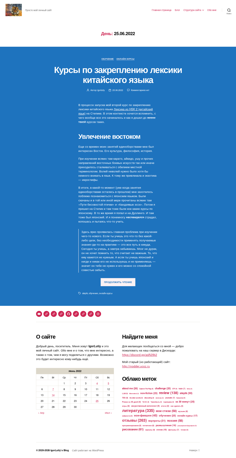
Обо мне (211, 9)
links (189, 389)
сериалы (150, 429)
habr (182, 388)
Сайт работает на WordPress (88, 450)
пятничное (148, 425)
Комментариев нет (140, 90)
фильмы (173, 429)
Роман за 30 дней (131, 401)
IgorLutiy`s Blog (60, 450)
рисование (133, 429)
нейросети (127, 416)
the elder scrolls (136, 398)
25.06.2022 (117, 90)
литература (138, 410)
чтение (184, 429)
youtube (170, 397)
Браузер (180, 398)
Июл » (108, 412)
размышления (166, 425)
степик (161, 429)
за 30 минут (184, 401)
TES (125, 397)
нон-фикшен (145, 415)
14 (53, 395)
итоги (165, 405)
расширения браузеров (187, 426)
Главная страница (161, 9)
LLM (125, 393)
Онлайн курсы (125, 59)
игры (126, 405)
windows (160, 398)
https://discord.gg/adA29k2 (139, 355)
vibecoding (149, 398)
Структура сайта (192, 9)
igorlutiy (101, 90)
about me (130, 388)
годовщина (168, 402)
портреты (157, 420)
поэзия (175, 420)
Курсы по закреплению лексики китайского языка (118, 74)
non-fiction (148, 393)
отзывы (134, 420)
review (168, 392)
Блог (177, 9)
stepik (85, 293)
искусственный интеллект (145, 405)
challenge (163, 388)
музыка (183, 411)
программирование (131, 425)
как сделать (177, 406)
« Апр (41, 412)
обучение (93, 293)
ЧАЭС (145, 402)
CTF (174, 389)
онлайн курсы (106, 293)
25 (97, 401)
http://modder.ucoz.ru (136, 366)
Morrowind (134, 393)
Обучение (107, 59)
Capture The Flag (146, 389)
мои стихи (166, 411)
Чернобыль (156, 402)
